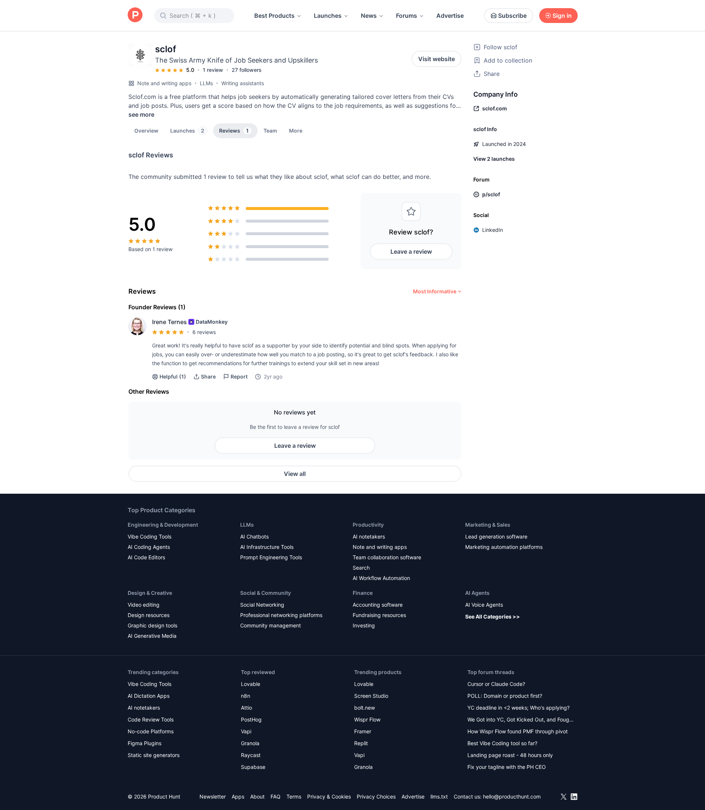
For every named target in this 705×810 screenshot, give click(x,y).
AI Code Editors (146, 557)
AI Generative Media (152, 636)
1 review (213, 70)
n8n (245, 696)
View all (295, 473)
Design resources (148, 615)
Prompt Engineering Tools (271, 557)
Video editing (144, 604)
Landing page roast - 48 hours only (510, 755)
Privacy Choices (376, 796)
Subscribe (512, 15)
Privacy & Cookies (329, 796)
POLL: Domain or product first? (504, 696)
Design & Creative (150, 593)
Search (361, 567)
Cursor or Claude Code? (496, 684)
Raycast (251, 755)
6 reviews (204, 332)
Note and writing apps (164, 83)
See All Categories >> (492, 616)
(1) (173, 376)
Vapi (246, 731)
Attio (246, 707)
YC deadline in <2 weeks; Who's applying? (518, 707)
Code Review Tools (151, 719)
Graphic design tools (152, 625)
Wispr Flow (367, 719)
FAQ (276, 796)
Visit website (436, 59)
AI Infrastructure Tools (266, 547)
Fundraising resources (379, 615)
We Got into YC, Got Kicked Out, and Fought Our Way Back (520, 720)
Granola (250, 743)
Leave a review (411, 251)
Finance (363, 593)
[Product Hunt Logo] (135, 15)
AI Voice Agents (484, 604)
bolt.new (364, 707)
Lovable (250, 684)
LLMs (206, 83)
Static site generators (153, 755)
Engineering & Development (163, 524)
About (257, 796)
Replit (361, 743)
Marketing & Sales (487, 524)
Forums (406, 15)
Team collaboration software (387, 557)
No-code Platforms (151, 731)
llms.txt (439, 796)
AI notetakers (369, 536)
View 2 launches (494, 159)
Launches (328, 15)
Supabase (253, 767)
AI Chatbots (254, 536)
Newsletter (212, 796)
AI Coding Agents (149, 547)
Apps (238, 796)
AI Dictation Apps (148, 696)
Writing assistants (242, 83)
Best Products (274, 15)
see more (141, 114)
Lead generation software (496, 536)
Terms (293, 796)
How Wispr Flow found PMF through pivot (517, 731)
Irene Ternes (169, 322)
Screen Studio (371, 696)
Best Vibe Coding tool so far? (502, 743)
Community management (270, 625)
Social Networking (262, 604)
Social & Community (265, 593)
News (369, 15)
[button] (295, 130)
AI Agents (477, 593)
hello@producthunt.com (512, 796)
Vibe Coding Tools (149, 536)
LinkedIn (492, 230)
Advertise (450, 15)
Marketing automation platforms (504, 547)
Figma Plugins (144, 743)
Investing (364, 625)
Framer (362, 731)
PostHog (251, 719)
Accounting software (378, 604)
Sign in (562, 15)
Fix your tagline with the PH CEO (506, 767)
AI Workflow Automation (381, 578)
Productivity (368, 524)
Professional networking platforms (281, 615)
